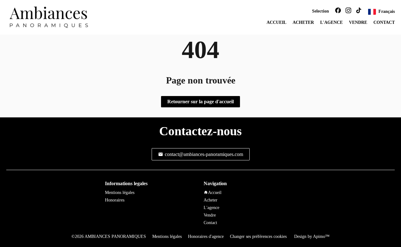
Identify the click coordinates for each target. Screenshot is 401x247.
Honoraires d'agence (206, 236)
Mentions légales (167, 236)
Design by (311, 236)
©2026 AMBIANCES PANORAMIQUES (108, 236)
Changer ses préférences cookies (258, 236)
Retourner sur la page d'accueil (200, 101)
